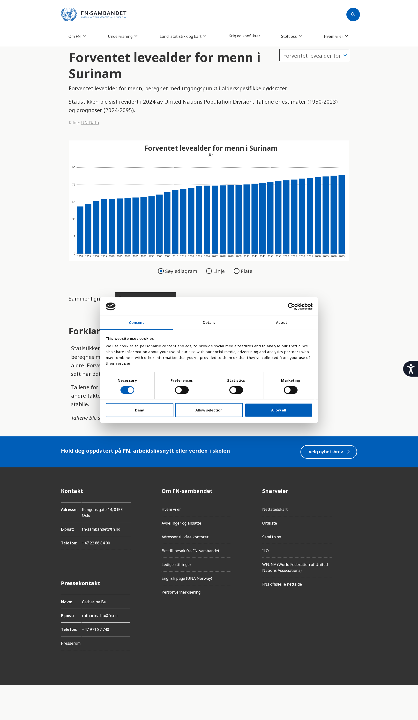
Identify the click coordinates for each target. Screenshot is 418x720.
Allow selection (209, 410)
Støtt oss (289, 36)
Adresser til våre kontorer (185, 537)
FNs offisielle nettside (282, 584)
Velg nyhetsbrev (330, 452)
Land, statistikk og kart (181, 36)
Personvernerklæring (181, 592)
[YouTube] (353, 545)
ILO (265, 550)
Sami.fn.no (271, 537)
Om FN (74, 36)
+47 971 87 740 (95, 629)
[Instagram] (353, 504)
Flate (246, 271)
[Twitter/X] (353, 531)
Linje (219, 271)
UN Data (90, 122)
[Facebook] (353, 491)
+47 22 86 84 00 (96, 543)
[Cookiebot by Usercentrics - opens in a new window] (291, 306)
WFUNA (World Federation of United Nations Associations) (295, 567)
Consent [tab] (136, 322)
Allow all (278, 410)
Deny (139, 410)
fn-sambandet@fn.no (101, 529)
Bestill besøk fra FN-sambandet (190, 550)
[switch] (182, 390)
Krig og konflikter (244, 35)
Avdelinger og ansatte (181, 523)
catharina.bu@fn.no (100, 615)
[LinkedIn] (353, 518)
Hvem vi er (333, 36)
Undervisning (120, 36)
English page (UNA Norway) (187, 578)
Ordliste (269, 523)
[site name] (94, 14)
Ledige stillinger (176, 564)
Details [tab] (209, 322)
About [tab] (281, 322)
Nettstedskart (275, 509)
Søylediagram (181, 271)
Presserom (71, 643)
